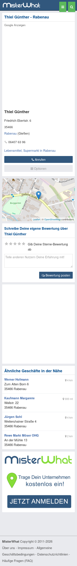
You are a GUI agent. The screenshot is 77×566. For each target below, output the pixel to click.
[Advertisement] (38, 66)
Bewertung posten (57, 275)
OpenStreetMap (52, 219)
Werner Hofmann (16, 379)
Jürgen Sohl (13, 416)
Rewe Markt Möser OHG (21, 435)
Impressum (26, 547)
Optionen (39, 168)
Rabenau (10, 133)
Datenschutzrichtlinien (52, 554)
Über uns (8, 547)
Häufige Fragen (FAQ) (17, 560)
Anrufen (40, 159)
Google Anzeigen (14, 25)
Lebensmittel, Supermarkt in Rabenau (30, 150)
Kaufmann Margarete (19, 398)
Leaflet (36, 219)
